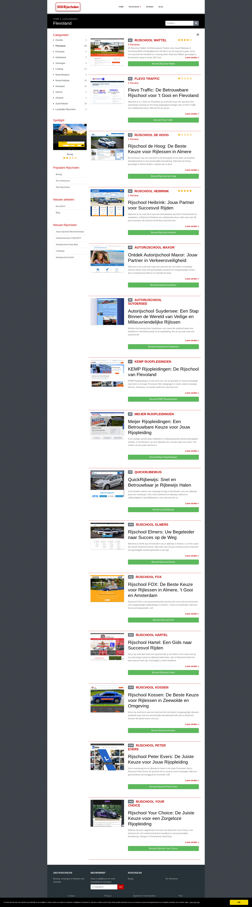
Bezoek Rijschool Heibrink (163, 232)
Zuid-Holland (61, 103)
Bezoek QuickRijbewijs (163, 509)
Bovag (59, 174)
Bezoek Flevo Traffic (163, 120)
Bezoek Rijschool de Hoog (163, 176)
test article (60, 206)
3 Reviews (134, 44)
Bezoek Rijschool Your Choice (163, 848)
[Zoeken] (196, 23)
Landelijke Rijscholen (65, 109)
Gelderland (60, 57)
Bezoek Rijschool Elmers (163, 562)
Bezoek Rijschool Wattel (163, 64)
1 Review (133, 83)
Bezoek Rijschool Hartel (163, 672)
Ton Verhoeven (63, 181)
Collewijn (60, 251)
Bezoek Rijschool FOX (163, 620)
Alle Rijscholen (63, 187)
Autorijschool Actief (65, 257)
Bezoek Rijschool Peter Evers (163, 786)
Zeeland (59, 98)
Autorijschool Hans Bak (67, 244)
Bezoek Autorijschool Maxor (163, 285)
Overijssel (60, 86)
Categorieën (69, 19)
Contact (71, 896)
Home (121, 7)
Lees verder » (192, 57)
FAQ (180, 896)
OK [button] (239, 902)
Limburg (59, 69)
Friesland (59, 52)
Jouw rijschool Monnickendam (70, 232)
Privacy (107, 896)
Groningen (60, 63)
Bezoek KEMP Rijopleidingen (163, 399)
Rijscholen (134, 7)
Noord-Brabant (62, 75)
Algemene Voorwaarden (144, 896)
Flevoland (60, 46)
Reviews (149, 7)
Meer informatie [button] (195, 902)
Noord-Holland (62, 80)
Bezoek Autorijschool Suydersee (163, 347)
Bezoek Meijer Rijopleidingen (163, 457)
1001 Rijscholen (68, 7)
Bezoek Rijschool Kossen (163, 730)
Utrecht (58, 92)
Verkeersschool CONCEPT (68, 238)
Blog (161, 7)
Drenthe (59, 40)
